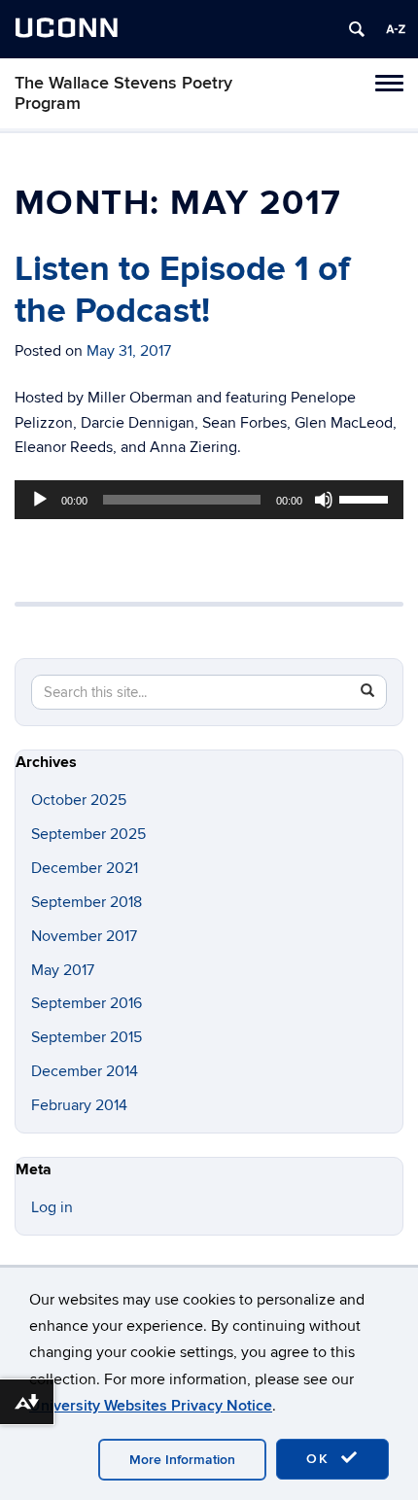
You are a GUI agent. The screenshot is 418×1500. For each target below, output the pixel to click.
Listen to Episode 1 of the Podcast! (182, 290)
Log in (52, 1207)
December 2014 (84, 1071)
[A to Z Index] (395, 29)
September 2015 (86, 1037)
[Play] (40, 499)
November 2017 (84, 936)
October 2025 (78, 800)
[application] (209, 499)
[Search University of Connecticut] (356, 29)
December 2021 (84, 868)
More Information (182, 1459)
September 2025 (88, 834)
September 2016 (86, 1003)
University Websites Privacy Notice (150, 1405)
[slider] (366, 497)
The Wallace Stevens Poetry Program (123, 93)
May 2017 (62, 970)
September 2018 (86, 902)
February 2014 (79, 1105)
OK (320, 1458)
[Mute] (323, 499)
